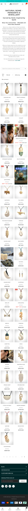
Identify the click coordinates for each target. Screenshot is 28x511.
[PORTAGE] (21, 212)
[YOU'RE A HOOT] (7, 233)
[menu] (1, 4)
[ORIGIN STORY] (21, 418)
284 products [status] (5, 79)
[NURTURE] (7, 418)
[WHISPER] (7, 110)
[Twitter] (13, 486)
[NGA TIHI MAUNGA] (21, 151)
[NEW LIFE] (7, 294)
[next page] (24, 457)
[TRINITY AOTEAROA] (21, 89)
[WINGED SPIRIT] (7, 274)
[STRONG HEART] (7, 376)
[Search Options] (25, 68)
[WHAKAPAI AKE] (7, 89)
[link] (9, 509)
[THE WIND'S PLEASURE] (7, 212)
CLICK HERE (17, 60)
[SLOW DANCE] (7, 171)
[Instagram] (6, 486)
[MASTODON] (7, 192)
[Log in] (22, 4)
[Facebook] (2, 486)
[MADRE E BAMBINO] (21, 397)
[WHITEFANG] (21, 274)
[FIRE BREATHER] (21, 376)
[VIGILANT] (21, 110)
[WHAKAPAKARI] (7, 438)
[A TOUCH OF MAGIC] (7, 397)
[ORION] (21, 335)
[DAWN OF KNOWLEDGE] (21, 130)
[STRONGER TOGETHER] (7, 151)
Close (26, 1)
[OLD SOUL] (21, 253)
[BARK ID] (7, 315)
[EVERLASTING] (21, 294)
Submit (23, 481)
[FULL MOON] (21, 192)
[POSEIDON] (21, 315)
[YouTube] (10, 486)
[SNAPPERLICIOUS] (21, 356)
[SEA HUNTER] (21, 233)
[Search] (5, 4)
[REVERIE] (7, 356)
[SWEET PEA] (7, 335)
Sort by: (6, 75)
